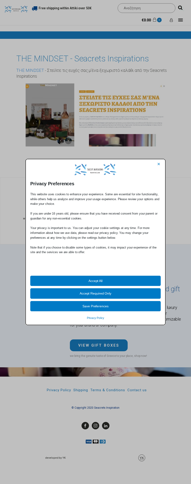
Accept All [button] (95, 281)
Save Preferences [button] (95, 306)
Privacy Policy (95, 318)
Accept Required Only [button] (95, 293)
